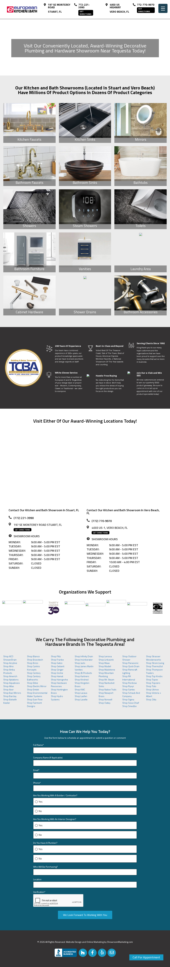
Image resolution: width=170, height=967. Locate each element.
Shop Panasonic (130, 663)
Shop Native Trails (107, 689)
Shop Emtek (33, 689)
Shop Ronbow (129, 683)
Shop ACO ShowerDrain (10, 658)
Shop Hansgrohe (59, 679)
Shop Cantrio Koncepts (33, 668)
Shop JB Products (83, 673)
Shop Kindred (81, 679)
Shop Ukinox (152, 689)
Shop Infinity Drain (84, 656)
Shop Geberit (57, 666)
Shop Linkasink (106, 659)
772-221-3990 (84, 6)
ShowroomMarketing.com (120, 942)
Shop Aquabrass (11, 683)
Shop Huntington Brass (59, 691)
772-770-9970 (145, 5)
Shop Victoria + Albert (153, 694)
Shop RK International (128, 677)
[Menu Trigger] (163, 8)
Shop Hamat (57, 676)
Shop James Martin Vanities (84, 668)
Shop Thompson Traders (154, 671)
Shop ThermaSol (154, 666)
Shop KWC (80, 689)
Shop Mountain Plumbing (106, 674)
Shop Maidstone (107, 669)
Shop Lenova (105, 656)
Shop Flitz (56, 656)
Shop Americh (10, 676)
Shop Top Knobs (154, 676)
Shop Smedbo (129, 706)
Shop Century (34, 673)
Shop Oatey (104, 703)
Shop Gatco (56, 663)
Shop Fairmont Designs (34, 704)
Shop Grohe (57, 673)
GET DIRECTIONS (85, 13)
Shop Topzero (153, 683)
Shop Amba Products (9, 671)
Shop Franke (57, 659)
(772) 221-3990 (24, 518)
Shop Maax (104, 663)
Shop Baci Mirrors (12, 693)
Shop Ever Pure (34, 699)
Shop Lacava (81, 693)
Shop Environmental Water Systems (37, 694)
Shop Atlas (8, 686)
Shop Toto (151, 686)
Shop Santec (128, 689)
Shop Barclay (9, 696)
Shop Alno (8, 666)
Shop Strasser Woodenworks (153, 658)
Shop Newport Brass (106, 694)
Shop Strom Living (155, 663)
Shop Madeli (105, 666)
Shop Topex (152, 679)
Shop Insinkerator (84, 659)
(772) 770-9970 (102, 521)
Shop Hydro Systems (57, 697)
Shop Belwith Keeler (10, 701)
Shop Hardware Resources (59, 684)
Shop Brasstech (35, 659)
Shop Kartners (82, 676)
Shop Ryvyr (128, 686)
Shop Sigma (128, 699)
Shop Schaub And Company (131, 694)
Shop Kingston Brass (82, 684)
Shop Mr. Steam (106, 679)
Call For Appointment (146, 957)
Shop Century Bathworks (34, 677)
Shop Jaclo (80, 663)
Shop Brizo (32, 663)
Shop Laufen (81, 696)
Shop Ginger (57, 669)
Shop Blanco (33, 656)
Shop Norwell (105, 699)
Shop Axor (8, 689)
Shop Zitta (151, 699)
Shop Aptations (11, 679)
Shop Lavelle (81, 699)
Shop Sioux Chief (130, 703)
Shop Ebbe (32, 683)
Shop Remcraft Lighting (129, 671)
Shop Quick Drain (130, 666)
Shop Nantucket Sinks (106, 684)
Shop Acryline (10, 663)
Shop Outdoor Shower (129, 658)
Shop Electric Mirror (36, 686)
